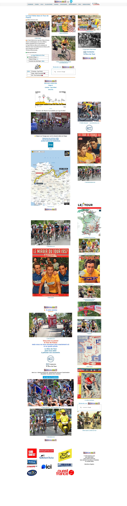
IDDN (92, 461)
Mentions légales (89, 464)
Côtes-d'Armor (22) (32, 19)
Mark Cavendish (39, 73)
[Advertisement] (63, 10)
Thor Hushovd (37, 75)
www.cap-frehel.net (31, 52)
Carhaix (34, 71)
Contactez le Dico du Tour (51, 365)
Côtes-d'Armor (45, 40)
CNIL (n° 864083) (94, 460)
